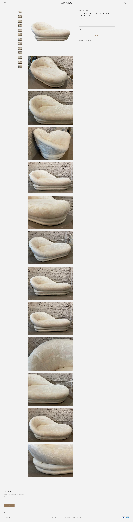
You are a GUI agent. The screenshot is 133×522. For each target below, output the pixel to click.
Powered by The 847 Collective (73, 517)
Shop (5, 3)
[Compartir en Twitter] (88, 40)
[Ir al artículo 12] (20, 62)
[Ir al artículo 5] (20, 30)
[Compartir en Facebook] (86, 40)
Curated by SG (83, 10)
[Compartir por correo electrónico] (92, 40)
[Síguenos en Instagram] (4, 512)
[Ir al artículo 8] (20, 44)
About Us (13, 3)
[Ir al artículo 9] (20, 48)
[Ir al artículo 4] (20, 26)
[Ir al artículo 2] (20, 16)
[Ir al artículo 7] (20, 39)
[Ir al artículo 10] (20, 53)
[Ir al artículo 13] (20, 66)
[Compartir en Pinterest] (90, 40)
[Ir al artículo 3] (20, 21)
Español (6, 517)
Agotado (96, 35)
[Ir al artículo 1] (20, 12)
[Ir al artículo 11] (20, 57)
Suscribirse (9, 505)
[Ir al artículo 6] (20, 34)
